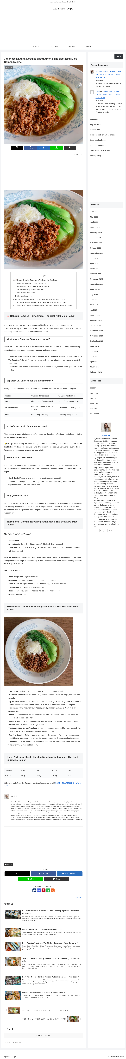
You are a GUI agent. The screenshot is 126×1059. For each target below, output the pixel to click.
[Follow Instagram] (39, 890)
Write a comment (43, 1035)
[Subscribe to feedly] (48, 890)
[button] (70, 148)
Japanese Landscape (98, 145)
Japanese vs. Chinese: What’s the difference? (33, 286)
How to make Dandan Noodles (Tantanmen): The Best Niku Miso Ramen (40, 302)
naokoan (99, 71)
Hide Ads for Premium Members (102, 135)
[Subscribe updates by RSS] (53, 890)
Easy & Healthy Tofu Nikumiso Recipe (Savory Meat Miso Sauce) (108, 74)
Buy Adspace (95, 125)
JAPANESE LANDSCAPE (100, 150)
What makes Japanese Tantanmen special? (32, 283)
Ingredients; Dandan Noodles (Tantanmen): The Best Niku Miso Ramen (40, 299)
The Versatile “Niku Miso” (26, 293)
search (118, 56)
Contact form (95, 130)
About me (94, 119)
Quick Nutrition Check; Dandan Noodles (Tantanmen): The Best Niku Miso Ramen (44, 305)
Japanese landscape (98, 140)
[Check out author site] (34, 890)
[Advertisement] (63, 29)
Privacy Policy (95, 156)
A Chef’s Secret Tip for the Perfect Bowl (30, 290)
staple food (9, 864)
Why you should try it (24, 296)
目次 (40, 276)
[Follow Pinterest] (43, 890)
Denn (98, 91)
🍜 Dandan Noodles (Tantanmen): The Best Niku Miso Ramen (36, 280)
